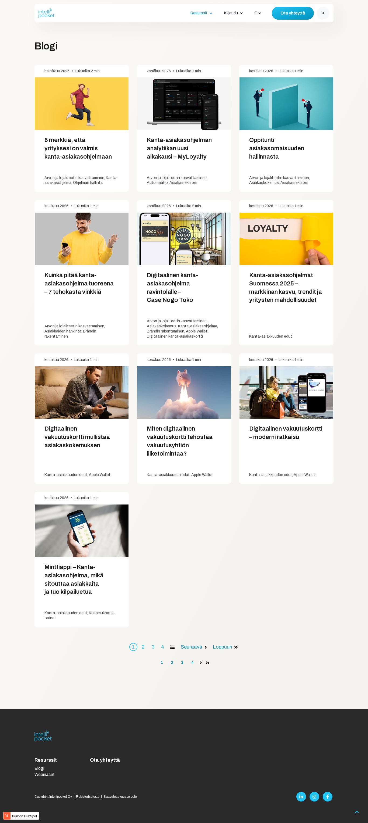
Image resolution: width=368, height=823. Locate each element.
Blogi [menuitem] (39, 768)
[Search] (323, 13)
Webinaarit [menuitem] (44, 774)
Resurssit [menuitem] (45, 760)
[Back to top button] (356, 811)
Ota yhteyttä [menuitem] (105, 760)
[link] (47, 13)
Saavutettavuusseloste (120, 797)
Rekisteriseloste (87, 797)
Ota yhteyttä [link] (292, 13)
